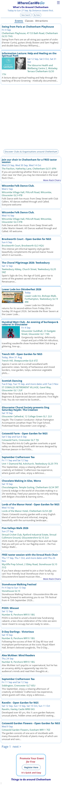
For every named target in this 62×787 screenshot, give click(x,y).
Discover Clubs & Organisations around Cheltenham (31, 151)
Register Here (31, 767)
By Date (37, 15)
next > (17, 747)
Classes (29, 20)
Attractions (41, 20)
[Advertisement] (31, 116)
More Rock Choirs (52, 180)
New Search (25, 15)
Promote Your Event (32, 760)
